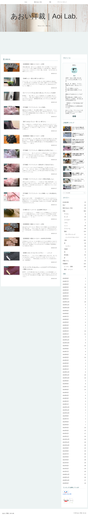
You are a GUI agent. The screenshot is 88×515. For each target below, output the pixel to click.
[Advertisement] (44, 43)
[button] (84, 193)
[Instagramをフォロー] (73, 116)
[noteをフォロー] (75, 116)
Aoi (74, 75)
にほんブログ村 (67, 494)
